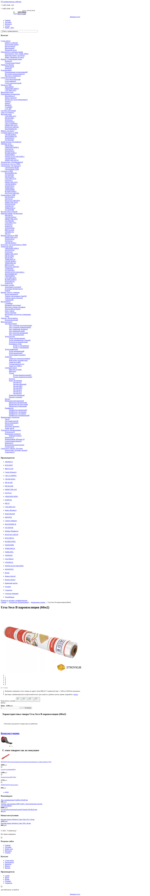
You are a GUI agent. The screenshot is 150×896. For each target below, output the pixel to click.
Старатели (8, 883)
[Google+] (19, 699)
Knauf (7, 877)
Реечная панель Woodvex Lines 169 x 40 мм (16, 823)
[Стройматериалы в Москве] (11, 2)
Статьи (7, 26)
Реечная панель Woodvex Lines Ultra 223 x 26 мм (17, 819)
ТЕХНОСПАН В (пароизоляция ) (9, 785)
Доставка (8, 22)
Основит (8, 881)
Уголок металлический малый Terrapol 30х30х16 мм (19, 809)
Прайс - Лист (9, 27)
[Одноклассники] (37, 699)
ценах (76, 694)
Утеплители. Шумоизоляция (19, 602)
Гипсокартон (9, 862)
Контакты (8, 24)
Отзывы (8, 852)
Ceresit (7, 876)
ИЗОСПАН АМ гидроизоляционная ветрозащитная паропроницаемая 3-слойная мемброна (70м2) (26, 762)
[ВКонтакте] (25, 699)
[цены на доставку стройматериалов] (14, 600)
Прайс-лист (9, 849)
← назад (6, 792)
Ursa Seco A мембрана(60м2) (8, 769)
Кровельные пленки (38, 602)
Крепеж (7, 868)
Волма (7, 879)
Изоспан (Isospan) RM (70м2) (8, 777)
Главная (7, 20)
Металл (7, 866)
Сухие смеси (9, 860)
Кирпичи (8, 864)
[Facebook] (31, 699)
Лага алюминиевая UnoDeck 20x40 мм (14, 800)
